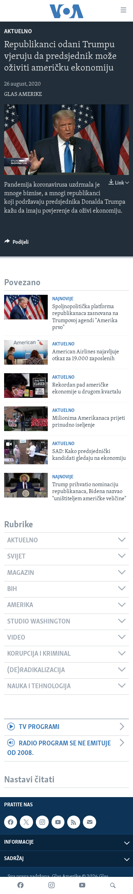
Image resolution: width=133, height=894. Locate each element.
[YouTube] (82, 885)
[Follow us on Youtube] (57, 822)
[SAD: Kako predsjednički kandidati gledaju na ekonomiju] (26, 452)
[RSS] (73, 822)
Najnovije (62, 299)
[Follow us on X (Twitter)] (26, 822)
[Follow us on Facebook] (10, 822)
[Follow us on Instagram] (42, 822)
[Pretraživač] (113, 885)
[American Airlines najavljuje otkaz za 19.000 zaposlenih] (26, 352)
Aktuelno (18, 32)
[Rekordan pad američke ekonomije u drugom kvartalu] (26, 385)
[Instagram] (51, 885)
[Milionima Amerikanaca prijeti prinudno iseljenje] (26, 418)
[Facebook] (20, 885)
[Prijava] (89, 822)
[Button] (16, 243)
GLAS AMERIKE (23, 94)
